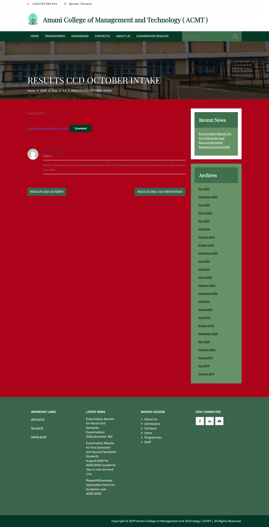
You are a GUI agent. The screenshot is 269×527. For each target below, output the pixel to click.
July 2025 (204, 205)
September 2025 (208, 197)
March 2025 (205, 213)
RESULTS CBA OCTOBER (46, 191)
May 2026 (204, 189)
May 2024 (204, 221)
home (35, 36)
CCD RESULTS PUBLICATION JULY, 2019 (47, 128)
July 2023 (204, 261)
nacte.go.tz (38, 436)
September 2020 (208, 333)
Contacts (102, 36)
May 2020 (204, 341)
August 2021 (205, 309)
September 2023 (208, 253)
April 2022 (204, 301)
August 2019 (205, 358)
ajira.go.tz (37, 419)
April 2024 (204, 229)
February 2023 (206, 285)
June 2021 (204, 317)
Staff (147, 442)
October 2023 (206, 245)
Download (81, 128)
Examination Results (153, 36)
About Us (123, 36)
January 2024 (206, 237)
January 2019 (206, 374)
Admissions (80, 36)
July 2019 (204, 366)
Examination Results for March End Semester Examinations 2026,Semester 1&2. (100, 427)
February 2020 (207, 349)
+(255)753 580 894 (44, 3)
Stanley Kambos (54, 151)
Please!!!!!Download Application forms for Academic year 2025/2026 (100, 487)
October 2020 (206, 325)
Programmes (55, 36)
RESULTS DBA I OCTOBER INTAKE (160, 191)
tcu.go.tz (37, 428)
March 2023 (205, 277)
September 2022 (208, 293)
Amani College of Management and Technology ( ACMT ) (125, 19)
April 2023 (204, 269)
